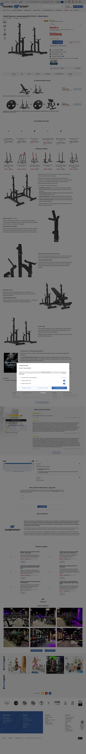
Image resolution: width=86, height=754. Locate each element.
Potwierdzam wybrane (26, 387)
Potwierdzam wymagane (42, 387)
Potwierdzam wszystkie (59, 387)
